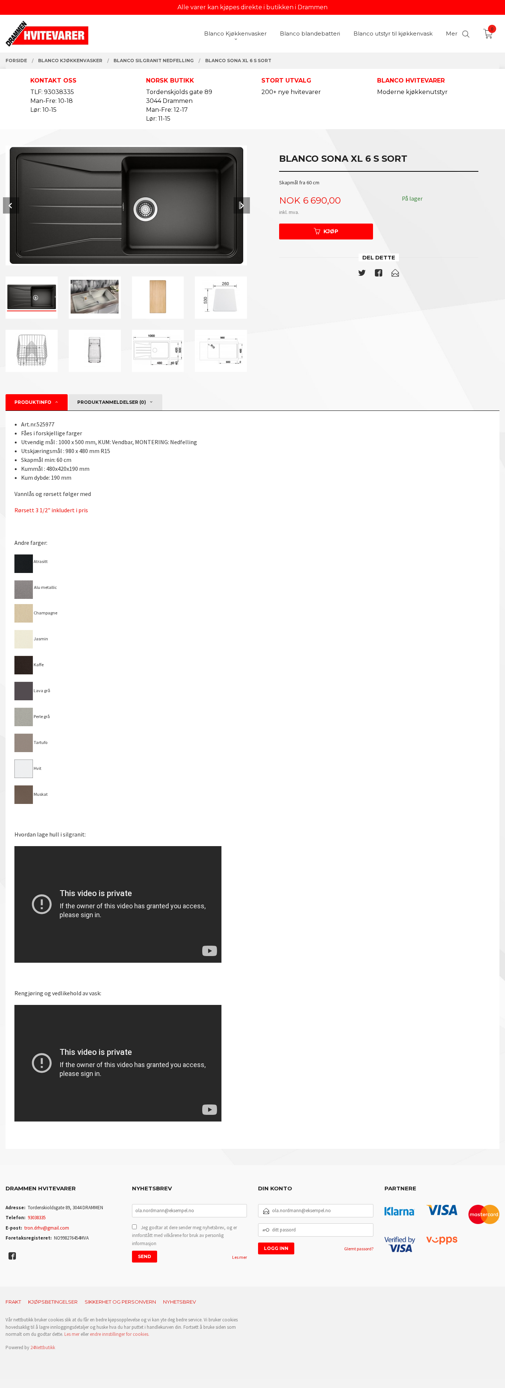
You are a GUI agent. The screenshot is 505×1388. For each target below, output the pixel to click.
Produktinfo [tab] (32, 402)
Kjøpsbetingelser (53, 1302)
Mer (451, 33)
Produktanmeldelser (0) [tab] (111, 402)
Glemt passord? (358, 1248)
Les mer (239, 1257)
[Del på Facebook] (378, 274)
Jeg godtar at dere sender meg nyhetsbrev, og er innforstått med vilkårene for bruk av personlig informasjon (184, 1235)
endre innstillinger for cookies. (119, 1334)
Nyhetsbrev (179, 1302)
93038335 (36, 1217)
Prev (11, 205)
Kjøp (330, 231)
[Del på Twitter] (362, 274)
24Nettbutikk (42, 1347)
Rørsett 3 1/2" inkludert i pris (51, 510)
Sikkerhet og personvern (120, 1302)
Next (242, 205)
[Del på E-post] (395, 274)
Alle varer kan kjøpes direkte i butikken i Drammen (252, 7)
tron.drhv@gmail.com (46, 1228)
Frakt (13, 1302)
